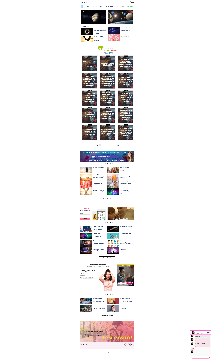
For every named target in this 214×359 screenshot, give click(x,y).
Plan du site (83, 348)
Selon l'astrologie (82, 275)
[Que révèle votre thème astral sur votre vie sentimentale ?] (114, 37)
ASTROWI (84, 344)
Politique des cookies (114, 348)
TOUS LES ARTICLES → (107, 199)
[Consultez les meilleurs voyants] (125, 275)
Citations (118, 6)
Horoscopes (87, 6)
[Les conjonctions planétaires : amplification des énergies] (113, 229)
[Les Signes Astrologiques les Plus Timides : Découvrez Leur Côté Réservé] (113, 308)
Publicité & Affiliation (123, 348)
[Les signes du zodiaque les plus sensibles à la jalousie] (113, 184)
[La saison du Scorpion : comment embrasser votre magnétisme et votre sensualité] (114, 30)
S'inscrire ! (85, 218)
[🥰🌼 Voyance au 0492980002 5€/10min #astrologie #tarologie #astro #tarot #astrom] (90, 63)
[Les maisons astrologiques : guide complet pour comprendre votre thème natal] (113, 191)
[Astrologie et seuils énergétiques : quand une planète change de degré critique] (86, 236)
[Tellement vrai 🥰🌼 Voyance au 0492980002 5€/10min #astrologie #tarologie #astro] (108, 63)
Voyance (107, 6)
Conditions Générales (104, 348)
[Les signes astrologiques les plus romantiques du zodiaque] (86, 184)
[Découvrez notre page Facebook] (129, 2)
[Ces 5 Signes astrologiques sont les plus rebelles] (113, 236)
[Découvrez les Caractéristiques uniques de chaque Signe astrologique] (113, 243)
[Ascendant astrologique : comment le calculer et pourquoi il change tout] (86, 229)
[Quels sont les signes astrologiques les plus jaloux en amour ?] (113, 170)
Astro (97, 6)
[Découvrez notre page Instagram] (126, 2)
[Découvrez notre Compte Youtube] (131, 2)
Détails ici (129, 357)
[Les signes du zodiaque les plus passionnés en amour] (86, 170)
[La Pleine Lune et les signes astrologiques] (113, 250)
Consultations (129, 6)
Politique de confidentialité (92, 348)
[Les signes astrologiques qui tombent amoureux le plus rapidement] (113, 177)
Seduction (112, 6)
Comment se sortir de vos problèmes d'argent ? (88, 272)
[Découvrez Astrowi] (107, 331)
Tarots (92, 6)
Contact (131, 348)
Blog (123, 6)
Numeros (101, 6)
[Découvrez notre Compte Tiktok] (133, 2)
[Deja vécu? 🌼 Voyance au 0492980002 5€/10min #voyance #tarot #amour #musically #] (126, 63)
